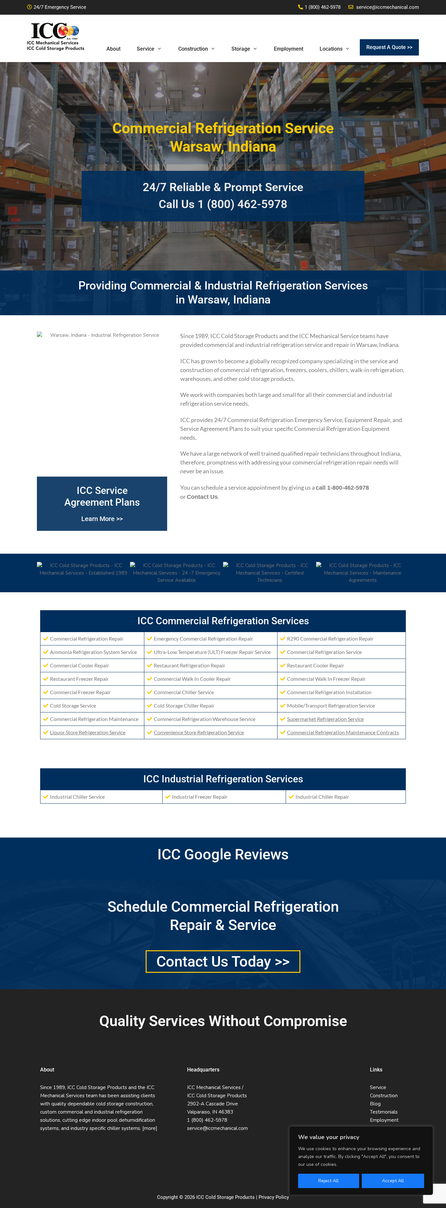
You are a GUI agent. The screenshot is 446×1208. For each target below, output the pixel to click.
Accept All (393, 1181)
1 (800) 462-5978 (323, 7)
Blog (375, 1104)
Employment (288, 49)
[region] (361, 1160)
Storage (240, 49)
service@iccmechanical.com (387, 7)
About (113, 49)
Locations (331, 49)
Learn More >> (102, 519)
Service (145, 49)
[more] (149, 1128)
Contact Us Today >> (223, 961)
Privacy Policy (274, 1197)
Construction (193, 49)
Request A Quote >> (389, 47)
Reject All (328, 1181)
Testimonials (384, 1112)
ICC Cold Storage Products (244, 335)
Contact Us (202, 497)
